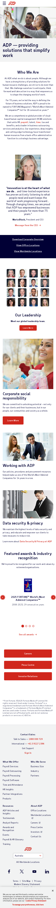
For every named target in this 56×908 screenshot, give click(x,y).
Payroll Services (10, 766)
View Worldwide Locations (28, 251)
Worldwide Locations (41, 815)
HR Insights (8, 789)
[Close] (53, 891)
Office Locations (38, 810)
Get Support (28, 748)
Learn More (28, 328)
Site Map (26, 881)
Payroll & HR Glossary (13, 839)
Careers (28, 653)
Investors (35, 831)
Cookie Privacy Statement (36, 901)
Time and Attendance (13, 784)
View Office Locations (28, 245)
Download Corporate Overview (28, 239)
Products (7, 798)
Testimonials (9, 818)
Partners (35, 775)
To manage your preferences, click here (28, 905)
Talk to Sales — (28, 739)
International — (28, 743)
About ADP (36, 806)
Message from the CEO (26, 225)
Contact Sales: (28, 734)
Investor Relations (28, 676)
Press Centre (28, 665)
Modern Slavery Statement (27, 884)
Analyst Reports (10, 822)
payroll (24, 122)
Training (6, 844)
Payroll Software (11, 780)
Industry (35, 771)
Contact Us (36, 836)
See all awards (26, 634)
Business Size (37, 766)
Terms (15, 881)
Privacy (38, 881)
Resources (8, 806)
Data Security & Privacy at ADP (36, 541)
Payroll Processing (11, 775)
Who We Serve (38, 761)
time (38, 122)
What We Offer (10, 761)
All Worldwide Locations (28, 862)
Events (6, 834)
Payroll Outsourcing (12, 771)
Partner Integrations (12, 794)
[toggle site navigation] (4, 3)
